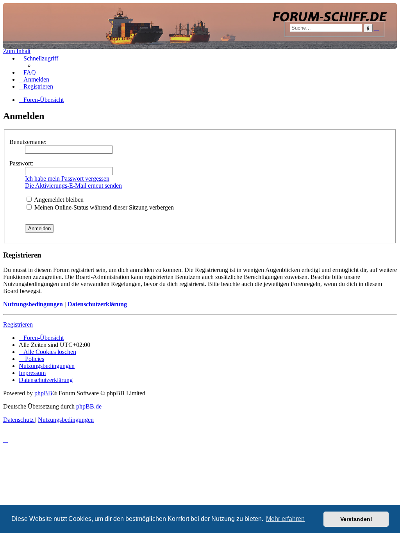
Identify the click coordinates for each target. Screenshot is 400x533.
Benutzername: (27, 142)
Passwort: (21, 163)
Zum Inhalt (16, 51)
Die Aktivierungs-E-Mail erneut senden (73, 185)
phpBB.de (89, 406)
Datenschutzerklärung (97, 304)
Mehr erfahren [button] (285, 518)
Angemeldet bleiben (58, 199)
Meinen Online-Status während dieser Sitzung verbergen (103, 207)
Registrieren (18, 324)
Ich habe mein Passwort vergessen (67, 178)
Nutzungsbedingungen (33, 304)
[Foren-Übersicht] (200, 26)
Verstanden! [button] (356, 519)
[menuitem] (27, 72)
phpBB (43, 393)
